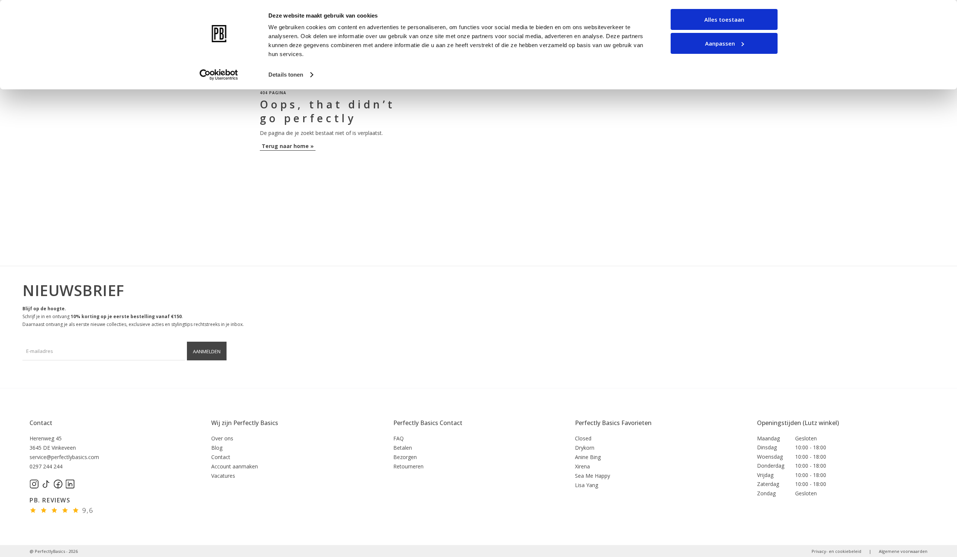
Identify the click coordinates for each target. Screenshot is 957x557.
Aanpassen (720, 43)
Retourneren (408, 466)
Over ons (222, 438)
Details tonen (285, 74)
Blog (216, 447)
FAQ (398, 438)
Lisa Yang (586, 485)
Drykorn (584, 447)
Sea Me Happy (592, 475)
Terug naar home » (288, 146)
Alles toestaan (724, 19)
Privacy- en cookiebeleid (836, 551)
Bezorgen (405, 457)
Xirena (582, 466)
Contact (41, 423)
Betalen (402, 447)
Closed (583, 438)
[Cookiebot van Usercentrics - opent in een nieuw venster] (219, 74)
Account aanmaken (234, 466)
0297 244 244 (46, 466)
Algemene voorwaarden (903, 551)
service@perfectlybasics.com (64, 457)
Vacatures (223, 475)
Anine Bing (588, 457)
